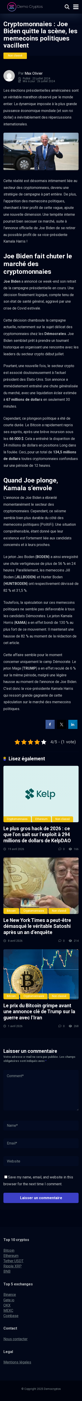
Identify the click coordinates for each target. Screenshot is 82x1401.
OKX (6, 1305)
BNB (6, 1271)
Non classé (15, 55)
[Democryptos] (25, 6)
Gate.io (8, 1300)
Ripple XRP (12, 1266)
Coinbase (10, 1316)
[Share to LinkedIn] (72, 727)
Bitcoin (11, 910)
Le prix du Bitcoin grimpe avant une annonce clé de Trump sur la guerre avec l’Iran (39, 1011)
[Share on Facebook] (50, 727)
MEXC (8, 1310)
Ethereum (41, 819)
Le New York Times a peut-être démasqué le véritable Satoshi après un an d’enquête (37, 926)
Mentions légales (17, 1362)
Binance (9, 1294)
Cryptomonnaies (17, 819)
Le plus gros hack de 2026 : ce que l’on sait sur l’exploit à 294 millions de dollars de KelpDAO (37, 834)
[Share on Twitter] (61, 727)
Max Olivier (34, 73)
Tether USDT (13, 1261)
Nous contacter (15, 1339)
